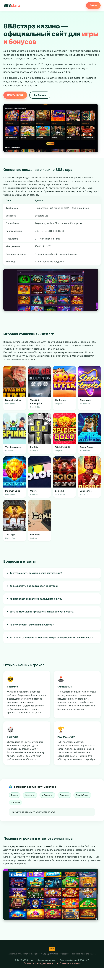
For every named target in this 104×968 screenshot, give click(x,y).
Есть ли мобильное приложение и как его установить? (41, 611)
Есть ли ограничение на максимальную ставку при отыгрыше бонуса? (51, 637)
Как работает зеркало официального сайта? (35, 598)
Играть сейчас (15, 94)
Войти (93, 5)
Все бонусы (39, 95)
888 (11, 5)
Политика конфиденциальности (41, 963)
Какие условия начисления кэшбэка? (31, 624)
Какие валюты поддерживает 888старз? (33, 585)
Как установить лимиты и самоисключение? (35, 573)
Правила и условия (70, 963)
